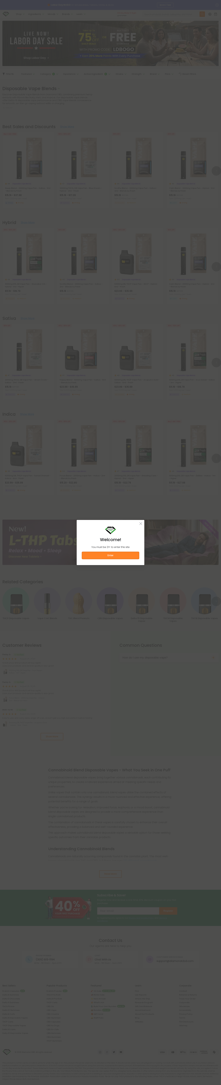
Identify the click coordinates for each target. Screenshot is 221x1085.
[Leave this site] (141, 523)
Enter (110, 555)
